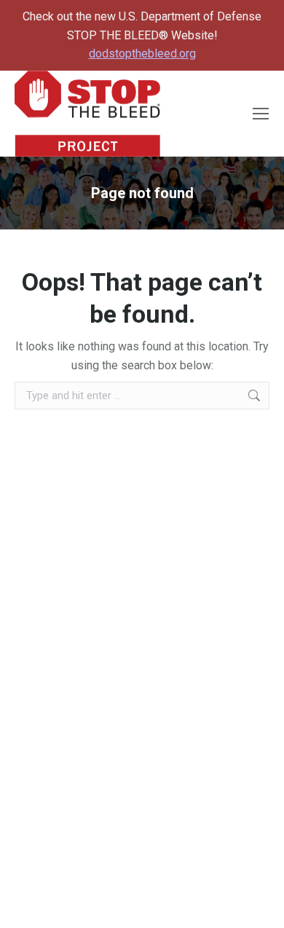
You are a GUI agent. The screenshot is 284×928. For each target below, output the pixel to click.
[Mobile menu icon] (260, 113)
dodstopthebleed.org (142, 53)
